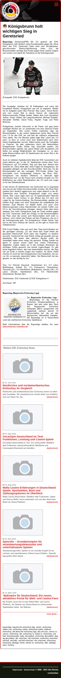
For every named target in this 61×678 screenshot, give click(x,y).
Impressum (17, 670)
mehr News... (52, 614)
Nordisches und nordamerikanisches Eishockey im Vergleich (26, 387)
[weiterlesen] (52, 397)
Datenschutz (29, 670)
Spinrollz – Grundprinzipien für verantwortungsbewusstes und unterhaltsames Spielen (22, 544)
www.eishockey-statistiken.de (15, 327)
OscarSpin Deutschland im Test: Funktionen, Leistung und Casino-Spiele (28, 438)
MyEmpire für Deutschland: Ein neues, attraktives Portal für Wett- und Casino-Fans (30, 597)
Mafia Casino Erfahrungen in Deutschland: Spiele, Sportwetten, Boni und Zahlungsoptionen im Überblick (29, 490)
